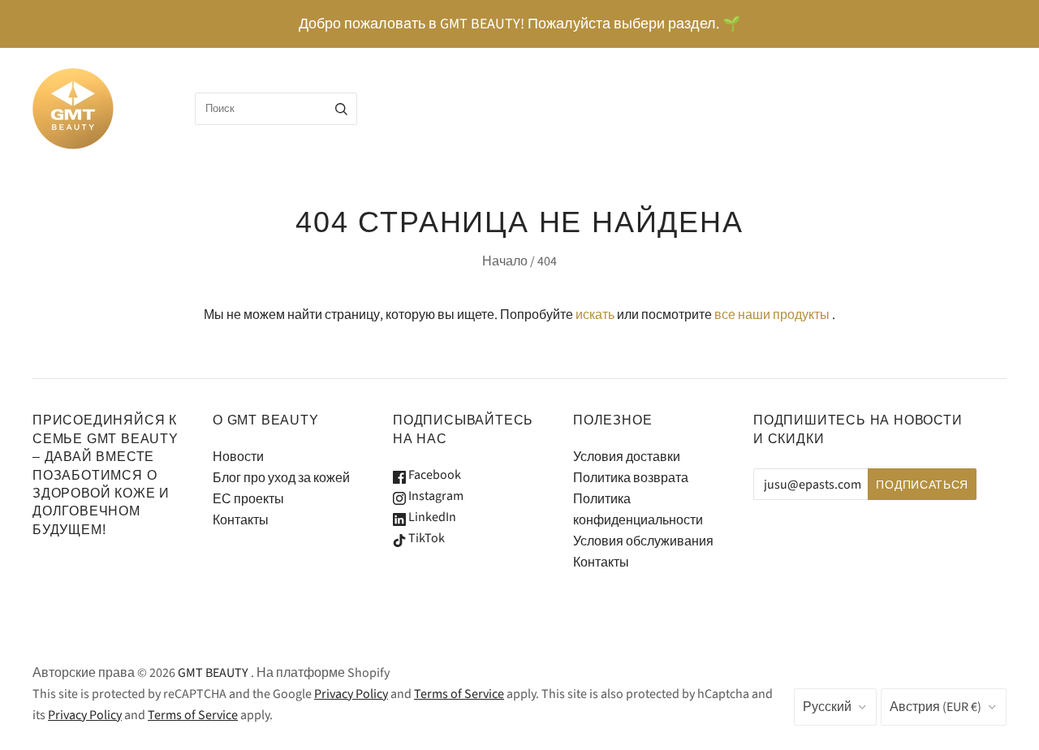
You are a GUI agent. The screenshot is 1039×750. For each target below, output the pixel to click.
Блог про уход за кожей (281, 478)
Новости (238, 457)
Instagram (434, 496)
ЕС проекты (248, 499)
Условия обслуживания (643, 541)
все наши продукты (772, 315)
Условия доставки (626, 457)
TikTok (425, 538)
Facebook (433, 475)
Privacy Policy (351, 694)
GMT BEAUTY (213, 673)
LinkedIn (431, 517)
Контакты (241, 520)
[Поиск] (341, 109)
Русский (827, 707)
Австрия (935, 707)
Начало (505, 261)
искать (595, 315)
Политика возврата (630, 478)
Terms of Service (459, 694)
